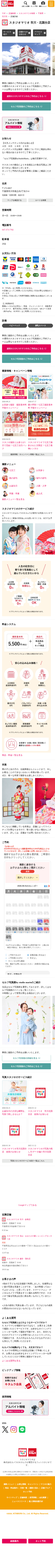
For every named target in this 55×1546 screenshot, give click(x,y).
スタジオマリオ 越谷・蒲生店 (18, 1259)
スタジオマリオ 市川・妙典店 (18, 1219)
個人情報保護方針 (36, 1501)
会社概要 (42, 1497)
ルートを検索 (40, 200)
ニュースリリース (19, 1501)
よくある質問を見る (11, 1361)
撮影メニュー (9, 1484)
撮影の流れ (34, 1487)
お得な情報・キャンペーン (27, 1484)
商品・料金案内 (11, 1487)
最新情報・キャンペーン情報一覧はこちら (27, 454)
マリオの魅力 (46, 1484)
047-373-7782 (8, 230)
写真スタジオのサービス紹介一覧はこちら (27, 1161)
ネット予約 (41, 1541)
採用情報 (33, 1497)
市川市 (4, 16)
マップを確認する (14, 200)
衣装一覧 (23, 1487)
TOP (4, 13)
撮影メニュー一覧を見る (13, 499)
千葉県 (40, 13)
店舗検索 (12, 13)
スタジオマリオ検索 (27, 13)
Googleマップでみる (27, 1205)
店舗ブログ (45, 1487)
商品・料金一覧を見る (12, 755)
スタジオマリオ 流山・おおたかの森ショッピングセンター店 (29, 1237)
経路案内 (14, 1541)
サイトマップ (12, 1497)
